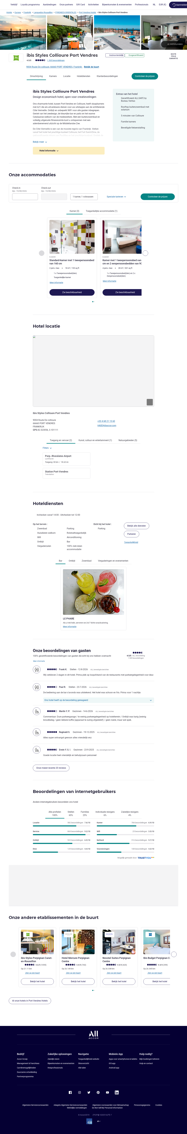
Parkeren (131, 534)
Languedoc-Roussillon (43, 12)
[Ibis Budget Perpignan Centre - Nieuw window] (159, 942)
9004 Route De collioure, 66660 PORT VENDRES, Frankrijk (54, 67)
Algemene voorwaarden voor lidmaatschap (110, 1105)
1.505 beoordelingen (56, 60)
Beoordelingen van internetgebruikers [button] (74, 791)
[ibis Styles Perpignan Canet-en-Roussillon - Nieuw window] (37, 942)
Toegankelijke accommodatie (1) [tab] (101, 211)
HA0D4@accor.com (106, 425)
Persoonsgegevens (142, 1105)
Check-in (19, 189)
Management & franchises (28, 1063)
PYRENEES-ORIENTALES (65, 12)
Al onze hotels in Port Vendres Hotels (30, 1000)
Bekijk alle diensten (136, 526)
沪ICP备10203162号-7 (102, 1115)
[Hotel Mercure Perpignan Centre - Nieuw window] (78, 942)
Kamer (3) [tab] (74, 211)
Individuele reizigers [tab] (105, 813)
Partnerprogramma (25, 1076)
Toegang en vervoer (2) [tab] (61, 440)
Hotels (9, 12)
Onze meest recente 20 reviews (51, 768)
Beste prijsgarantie (173, 56)
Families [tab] (85, 813)
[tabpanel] (93, 260)
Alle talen (82, 1068)
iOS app (112, 1063)
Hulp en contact (146, 1063)
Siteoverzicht (83, 1063)
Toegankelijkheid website (88, 1059)
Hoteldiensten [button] (48, 503)
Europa (18, 12)
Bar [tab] (60, 560)
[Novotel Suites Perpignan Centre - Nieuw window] (119, 942)
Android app (114, 1068)
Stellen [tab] (71, 813)
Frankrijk (27, 12)
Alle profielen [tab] (55, 813)
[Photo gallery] (93, 32)
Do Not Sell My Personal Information (107, 1108)
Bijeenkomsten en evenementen (61, 1063)
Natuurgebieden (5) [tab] (128, 440)
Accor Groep (22, 1059)
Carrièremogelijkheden (26, 1068)
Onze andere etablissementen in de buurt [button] (54, 917)
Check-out (48, 189)
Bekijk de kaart (91, 67)
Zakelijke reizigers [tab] (129, 813)
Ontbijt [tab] (72, 560)
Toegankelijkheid (131, 542)
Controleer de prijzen (145, 76)
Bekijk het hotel (37, 981)
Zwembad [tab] (86, 560)
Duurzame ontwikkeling (27, 1072)
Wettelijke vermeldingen (77, 1108)
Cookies (158, 1105)
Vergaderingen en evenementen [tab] (113, 560)
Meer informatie (69, 626)
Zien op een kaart (32, 973)
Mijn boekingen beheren (149, 1059)
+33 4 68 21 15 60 (106, 421)
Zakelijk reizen (53, 1059)
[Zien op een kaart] (93, 371)
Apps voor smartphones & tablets (123, 1059)
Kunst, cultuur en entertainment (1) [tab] (95, 440)
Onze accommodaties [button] (32, 174)
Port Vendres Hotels (87, 12)
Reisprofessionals (55, 1068)
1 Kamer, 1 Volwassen (83, 196)
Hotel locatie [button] (46, 326)
